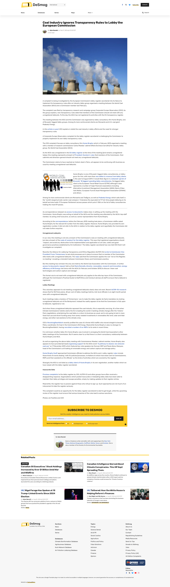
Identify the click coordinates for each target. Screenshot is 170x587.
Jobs (127, 547)
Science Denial (96, 530)
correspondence (61, 221)
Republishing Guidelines (134, 535)
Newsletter (129, 570)
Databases (58, 530)
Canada (93, 550)
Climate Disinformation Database (66, 541)
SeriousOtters (31, 582)
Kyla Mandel (54, 30)
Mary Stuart (92, 473)
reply (77, 257)
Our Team (129, 530)
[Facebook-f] (122, 4)
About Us (129, 527)
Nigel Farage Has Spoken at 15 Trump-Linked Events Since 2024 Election (38, 493)
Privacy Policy (130, 550)
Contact (128, 533)
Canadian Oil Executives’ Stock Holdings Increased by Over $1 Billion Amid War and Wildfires (41, 469)
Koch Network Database (63, 547)
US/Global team (78, 423)
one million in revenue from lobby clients (111, 176)
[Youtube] (135, 573)
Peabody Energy (105, 198)
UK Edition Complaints (133, 556)
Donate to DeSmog (132, 544)
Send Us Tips (130, 541)
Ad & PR (93, 533)
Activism (94, 547)
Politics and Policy (97, 541)
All (68, 423)
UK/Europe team (93, 423)
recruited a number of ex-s (76, 327)
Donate (144, 5)
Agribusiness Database (63, 544)
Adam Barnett (27, 499)
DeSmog (40, 5)
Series (57, 533)
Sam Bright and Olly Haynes (97, 496)
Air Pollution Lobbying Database (66, 550)
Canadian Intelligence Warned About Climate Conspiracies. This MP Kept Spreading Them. (105, 467)
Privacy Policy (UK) (132, 553)
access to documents (75, 212)
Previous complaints (50, 374)
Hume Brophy (88, 143)
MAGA (27, 507)
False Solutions (96, 544)
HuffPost (87, 443)
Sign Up (118, 418)
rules (115, 353)
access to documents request (54, 266)
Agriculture (94, 538)
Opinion (93, 556)
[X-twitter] (126, 4)
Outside (105, 443)
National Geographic (77, 443)
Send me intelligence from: (56, 423)
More (89, 13)
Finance (93, 553)
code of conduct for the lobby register (75, 240)
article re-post (53, 129)
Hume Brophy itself (50, 353)
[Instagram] (138, 573)
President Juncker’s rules (84, 155)
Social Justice (95, 535)
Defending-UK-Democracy (100, 502)
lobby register (76, 153)
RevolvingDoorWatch (55, 323)
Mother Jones (95, 443)
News (57, 527)
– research (118, 290)
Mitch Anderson (27, 475)
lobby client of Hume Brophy (80, 363)
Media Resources (131, 538)
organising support (76, 344)
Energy (93, 527)
